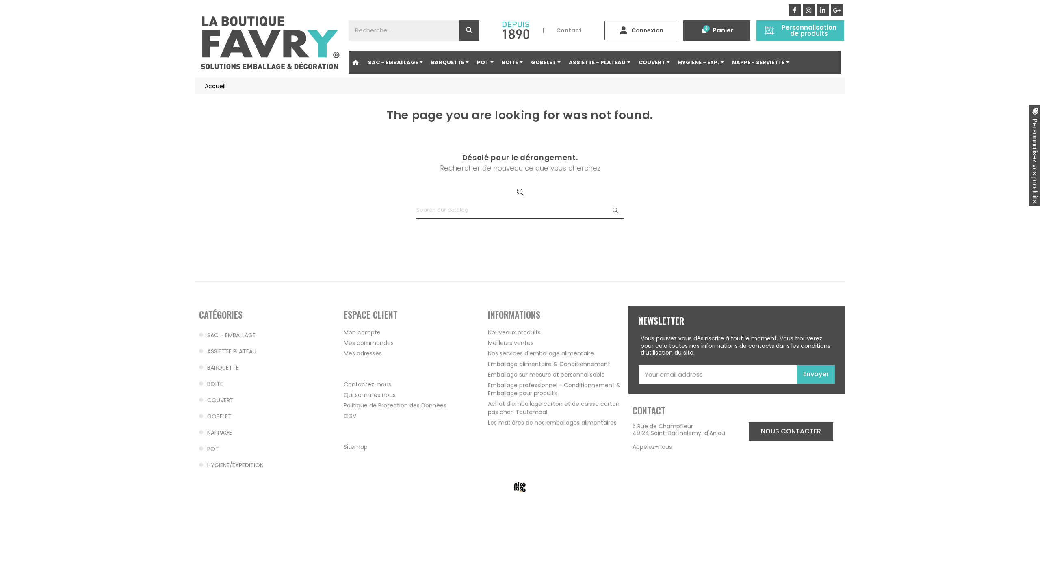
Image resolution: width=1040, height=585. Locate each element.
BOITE (215, 384)
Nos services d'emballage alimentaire (541, 353)
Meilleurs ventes (510, 343)
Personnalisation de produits (809, 30)
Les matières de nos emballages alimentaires (552, 422)
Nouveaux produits (514, 332)
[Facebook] (795, 10)
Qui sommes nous (370, 395)
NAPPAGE (219, 433)
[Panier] (704, 30)
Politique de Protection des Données (395, 405)
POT (213, 449)
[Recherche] (469, 30)
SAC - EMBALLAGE (231, 335)
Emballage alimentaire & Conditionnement (549, 364)
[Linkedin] (823, 10)
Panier (723, 30)
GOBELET (219, 416)
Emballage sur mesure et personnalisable (546, 374)
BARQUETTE (223, 368)
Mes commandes (369, 343)
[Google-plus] (837, 10)
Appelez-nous (652, 447)
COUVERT (220, 400)
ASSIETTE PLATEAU (231, 351)
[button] (791, 431)
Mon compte (362, 332)
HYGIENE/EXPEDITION (235, 465)
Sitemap (356, 447)
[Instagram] (809, 10)
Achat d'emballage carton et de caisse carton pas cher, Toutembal (554, 408)
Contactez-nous (367, 384)
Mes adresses (363, 353)
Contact (569, 30)
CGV (350, 416)
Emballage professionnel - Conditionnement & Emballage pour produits (554, 389)
